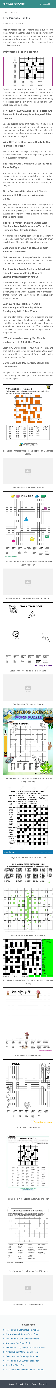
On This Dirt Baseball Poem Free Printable (24, 1369)
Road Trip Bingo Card (15, 1365)
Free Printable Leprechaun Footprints (22, 1330)
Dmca (11, 1384)
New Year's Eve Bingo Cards (18, 1343)
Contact (19, 1384)
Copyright (43, 1384)
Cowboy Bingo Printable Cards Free (21, 1334)
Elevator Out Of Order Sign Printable (21, 1356)
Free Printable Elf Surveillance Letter (22, 1361)
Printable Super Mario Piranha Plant (21, 1352)
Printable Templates (13, 4)
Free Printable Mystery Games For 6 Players (25, 1347)
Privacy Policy (31, 1384)
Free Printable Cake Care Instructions (22, 1338)
